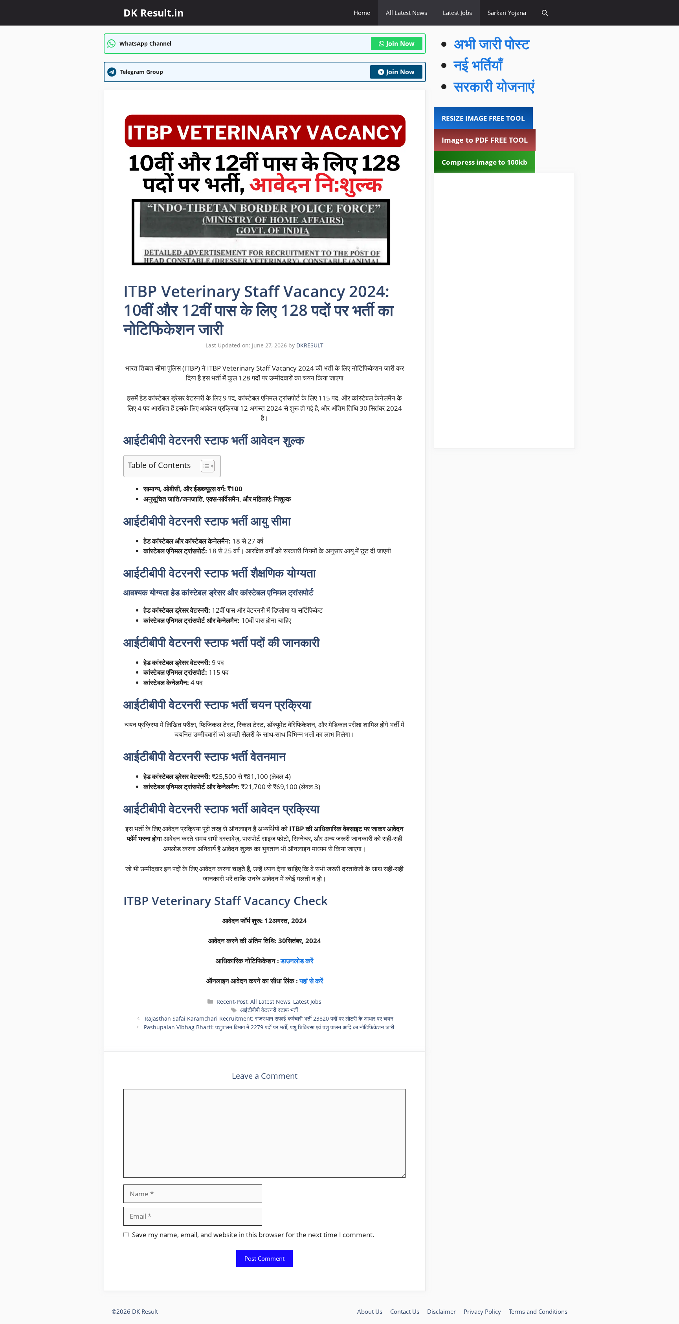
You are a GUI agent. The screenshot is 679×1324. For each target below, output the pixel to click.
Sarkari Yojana (507, 13)
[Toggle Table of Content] (204, 466)
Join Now (400, 43)
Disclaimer (441, 1311)
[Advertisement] (504, 311)
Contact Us (404, 1311)
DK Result (145, 1311)
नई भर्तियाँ (478, 65)
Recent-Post (232, 1001)
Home (362, 13)
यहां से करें (311, 980)
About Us (369, 1311)
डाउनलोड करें (297, 960)
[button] (545, 13)
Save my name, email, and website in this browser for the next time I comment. (253, 1234)
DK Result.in (153, 12)
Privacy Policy (482, 1311)
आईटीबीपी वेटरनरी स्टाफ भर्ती (269, 1010)
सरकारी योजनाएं (494, 86)
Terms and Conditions (538, 1311)
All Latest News (406, 13)
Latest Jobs (457, 13)
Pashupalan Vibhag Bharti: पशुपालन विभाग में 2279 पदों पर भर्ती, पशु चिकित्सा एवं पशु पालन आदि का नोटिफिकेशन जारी (269, 1027)
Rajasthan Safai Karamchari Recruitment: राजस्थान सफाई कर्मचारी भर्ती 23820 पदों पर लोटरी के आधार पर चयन (269, 1018)
